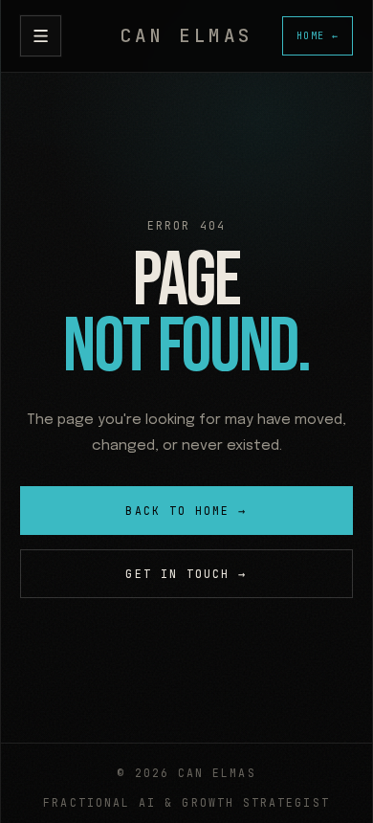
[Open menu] (40, 35)
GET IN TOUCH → (186, 574)
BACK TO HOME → (186, 510)
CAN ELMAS (186, 36)
